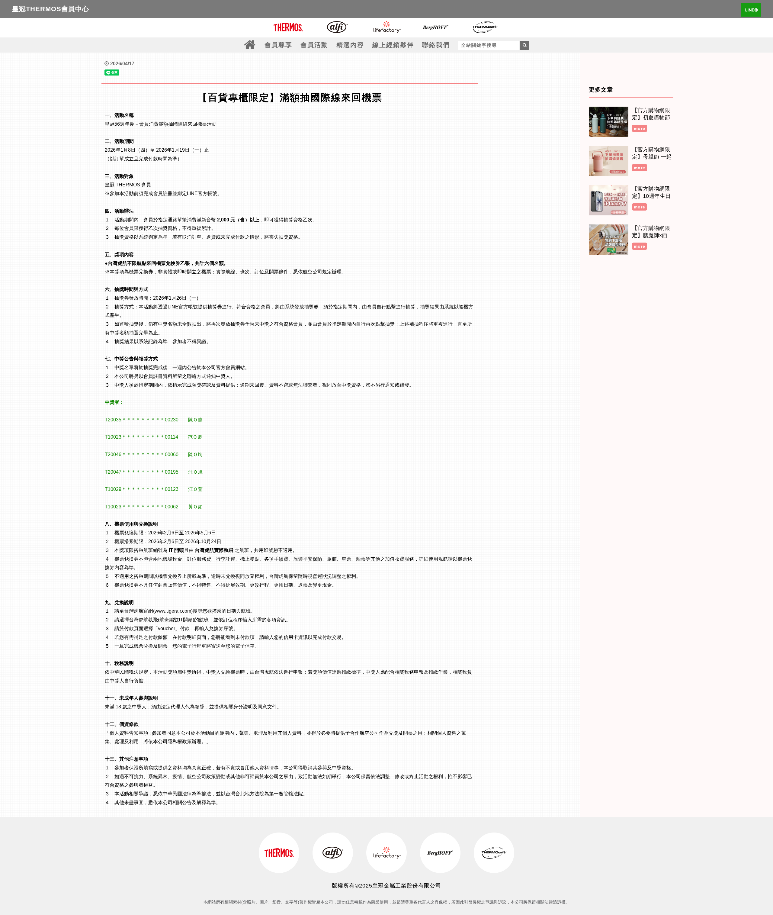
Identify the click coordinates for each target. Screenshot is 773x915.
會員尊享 (278, 44)
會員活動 (314, 44)
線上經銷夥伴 (393, 44)
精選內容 (350, 44)
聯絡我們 (436, 44)
